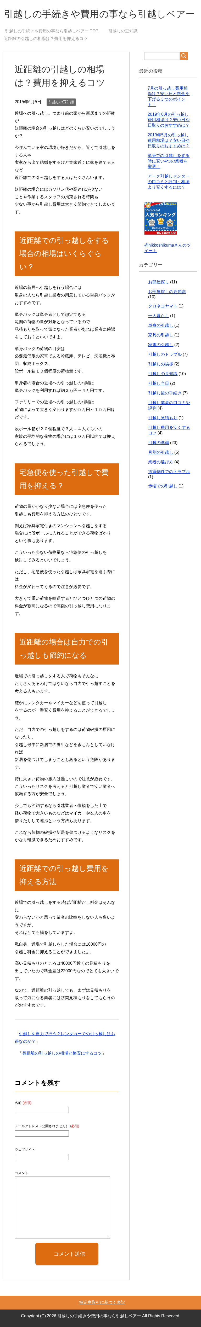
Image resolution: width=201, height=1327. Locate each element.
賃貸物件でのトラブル (169, 471)
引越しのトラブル (165, 354)
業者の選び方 (160, 462)
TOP (51, 31)
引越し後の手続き (165, 393)
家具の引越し (160, 335)
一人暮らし (158, 315)
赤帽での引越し (162, 486)
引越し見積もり (162, 418)
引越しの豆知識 (61, 102)
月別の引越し (160, 452)
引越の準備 (158, 442)
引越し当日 (158, 383)
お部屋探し (158, 282)
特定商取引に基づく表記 (102, 1302)
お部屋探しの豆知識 (167, 291)
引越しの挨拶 (160, 364)
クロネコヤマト (162, 306)
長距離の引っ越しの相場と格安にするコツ (62, 1053)
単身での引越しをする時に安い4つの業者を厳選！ (168, 161)
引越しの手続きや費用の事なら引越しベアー (99, 14)
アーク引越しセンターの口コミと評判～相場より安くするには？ (168, 181)
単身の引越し (160, 325)
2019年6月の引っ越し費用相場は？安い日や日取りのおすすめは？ (168, 119)
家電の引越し (160, 344)
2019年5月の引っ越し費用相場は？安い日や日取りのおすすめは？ (168, 140)
